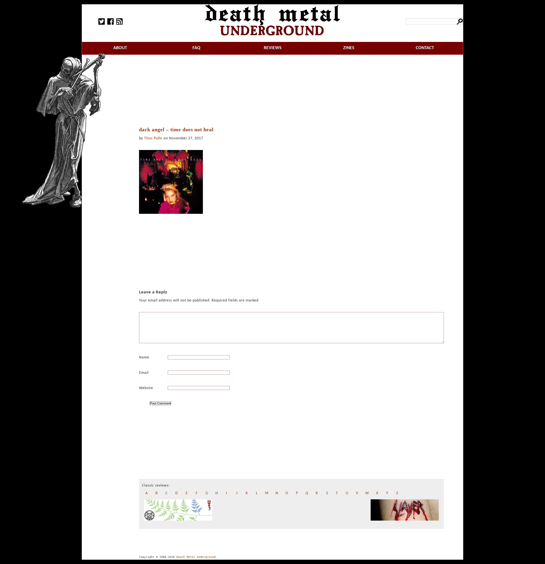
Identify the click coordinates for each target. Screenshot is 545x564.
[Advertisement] (291, 91)
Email (144, 373)
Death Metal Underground (196, 556)
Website (146, 388)
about (120, 48)
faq (196, 48)
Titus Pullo (153, 138)
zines (348, 48)
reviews (272, 48)
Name (144, 358)
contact (425, 48)
